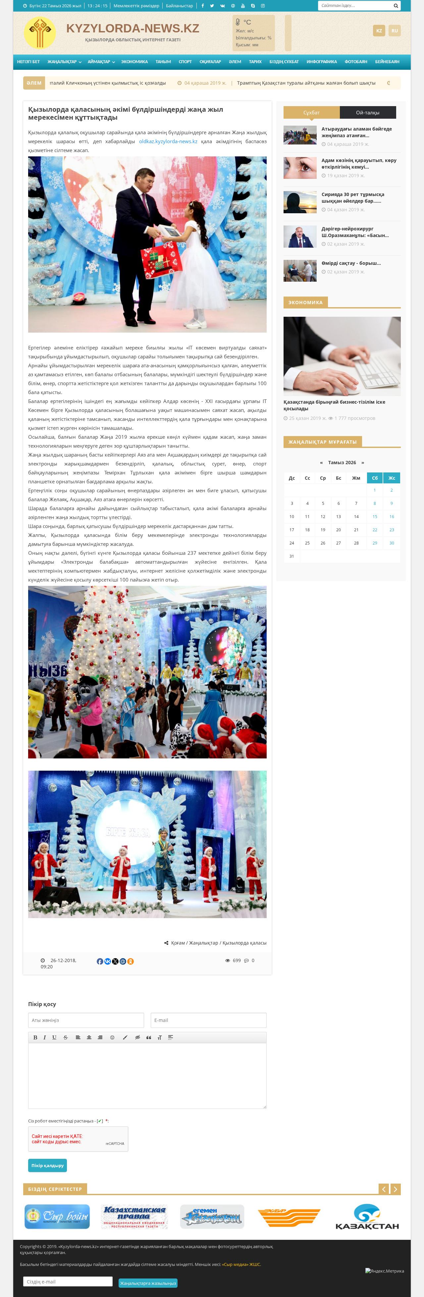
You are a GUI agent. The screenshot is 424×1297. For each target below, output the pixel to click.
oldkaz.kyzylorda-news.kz (168, 141)
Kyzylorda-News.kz (132, 28)
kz (379, 30)
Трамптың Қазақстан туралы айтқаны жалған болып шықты (283, 83)
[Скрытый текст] (137, 1037)
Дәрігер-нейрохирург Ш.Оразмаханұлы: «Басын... (355, 231)
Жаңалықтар (62, 62)
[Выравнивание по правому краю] (100, 1037)
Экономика (134, 62)
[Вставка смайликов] (112, 1037)
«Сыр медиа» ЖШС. (241, 1264)
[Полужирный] (35, 1037)
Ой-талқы (368, 112)
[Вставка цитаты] (148, 1037)
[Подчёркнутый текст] (54, 1037)
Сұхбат (311, 112)
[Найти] (396, 5)
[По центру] (89, 1037)
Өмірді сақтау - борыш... (351, 263)
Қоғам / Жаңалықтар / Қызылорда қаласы (218, 943)
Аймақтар (99, 62)
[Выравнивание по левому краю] (78, 1037)
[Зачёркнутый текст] (65, 1037)
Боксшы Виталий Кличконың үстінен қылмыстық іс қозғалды (73, 83)
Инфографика (322, 62)
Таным (163, 62)
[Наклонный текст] (44, 1037)
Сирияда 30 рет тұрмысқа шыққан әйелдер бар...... (353, 197)
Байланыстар (179, 6)
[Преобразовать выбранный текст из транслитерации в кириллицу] (159, 1037)
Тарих (255, 62)
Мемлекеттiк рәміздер (136, 6)
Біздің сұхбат (284, 62)
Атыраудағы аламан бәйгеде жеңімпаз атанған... (357, 132)
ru (395, 30)
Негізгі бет (28, 62)
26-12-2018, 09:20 (59, 963)
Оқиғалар (210, 62)
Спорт (185, 62)
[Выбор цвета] (125, 1037)
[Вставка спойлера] (170, 1037)
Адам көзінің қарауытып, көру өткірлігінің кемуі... (359, 163)
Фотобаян (356, 62)
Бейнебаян (387, 62)
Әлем (235, 62)
